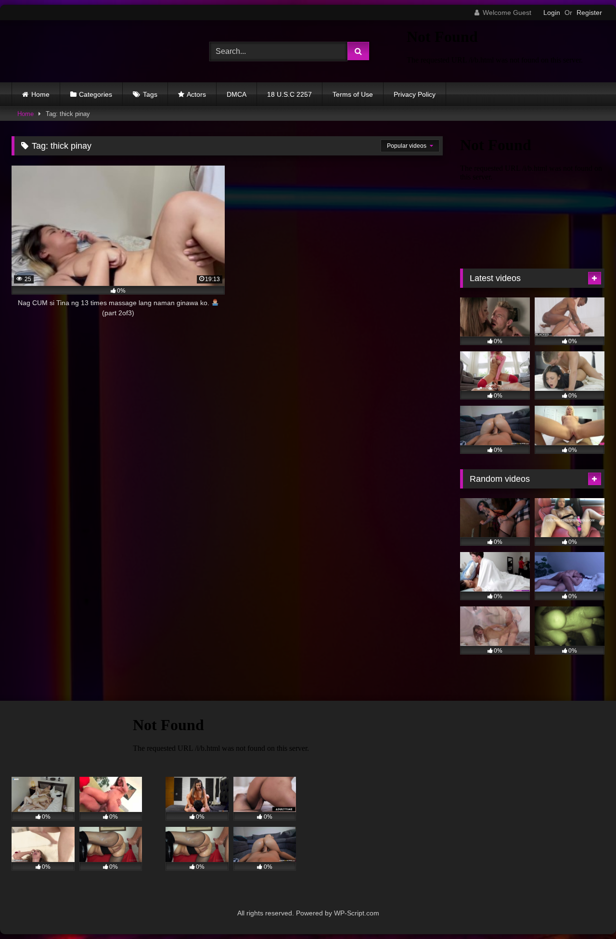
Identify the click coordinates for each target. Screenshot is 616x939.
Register (589, 12)
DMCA (236, 94)
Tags (150, 94)
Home (40, 94)
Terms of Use (353, 94)
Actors (196, 94)
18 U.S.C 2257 (289, 94)
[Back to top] (586, 910)
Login (551, 12)
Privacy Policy (415, 94)
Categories (95, 94)
